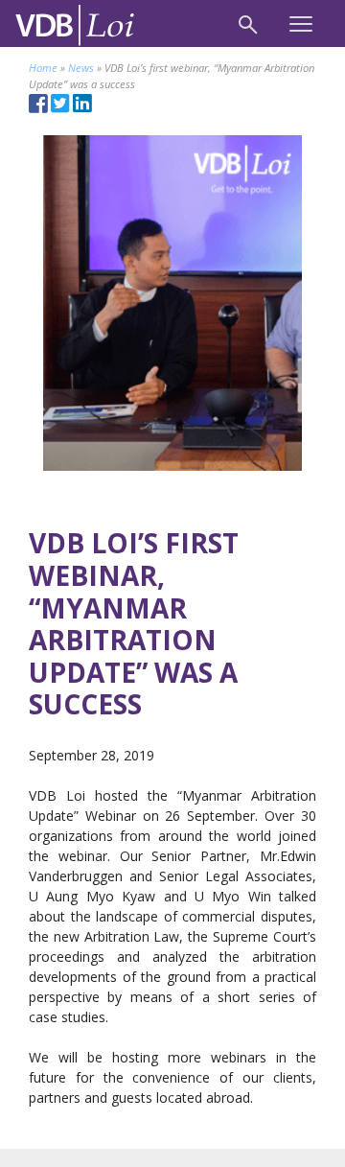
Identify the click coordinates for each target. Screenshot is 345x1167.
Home (43, 67)
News (81, 67)
